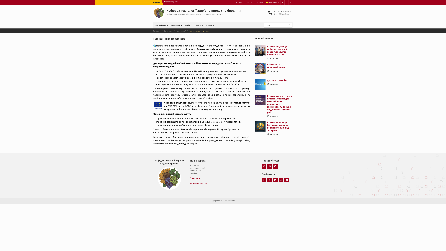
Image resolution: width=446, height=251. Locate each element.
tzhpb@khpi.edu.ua (281, 14)
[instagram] (286, 2)
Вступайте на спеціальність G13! (276, 66)
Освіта (187, 25)
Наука (198, 25)
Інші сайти (259, 2)
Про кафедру (160, 25)
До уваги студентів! (277, 80)
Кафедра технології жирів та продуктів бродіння (204, 11)
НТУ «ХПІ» (239, 2)
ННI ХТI (249, 2)
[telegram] (290, 2)
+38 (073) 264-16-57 (283, 11)
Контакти (210, 25)
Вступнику (175, 25)
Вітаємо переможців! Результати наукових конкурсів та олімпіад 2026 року (278, 126)
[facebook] (282, 2)
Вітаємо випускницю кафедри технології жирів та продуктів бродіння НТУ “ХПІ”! (277, 50)
